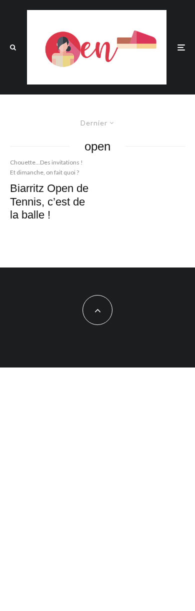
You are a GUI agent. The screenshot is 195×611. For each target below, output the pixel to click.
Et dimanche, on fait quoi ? (44, 172)
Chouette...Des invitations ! (46, 162)
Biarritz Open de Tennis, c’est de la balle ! (49, 201)
